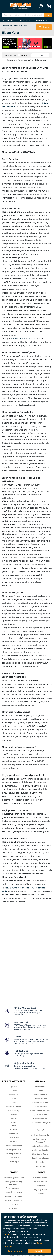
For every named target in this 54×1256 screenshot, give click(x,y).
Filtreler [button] (45, 27)
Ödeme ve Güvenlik (40, 1102)
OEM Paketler (8, 20)
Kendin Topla (25, 20)
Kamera (13, 1141)
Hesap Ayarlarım (40, 1177)
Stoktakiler (25, 55)
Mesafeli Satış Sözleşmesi (40, 1122)
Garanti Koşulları (40, 1106)
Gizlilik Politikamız (40, 1118)
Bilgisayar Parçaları (22, 25)
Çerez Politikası (40, 1114)
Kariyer (40, 1090)
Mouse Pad (13, 1133)
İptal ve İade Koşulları (40, 1150)
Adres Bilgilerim (40, 1181)
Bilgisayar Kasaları (13, 1106)
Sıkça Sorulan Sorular (40, 1154)
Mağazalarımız (42, 20)
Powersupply (13, 1110)
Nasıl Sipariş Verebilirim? (40, 1135)
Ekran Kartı (7, 28)
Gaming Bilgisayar (13, 1153)
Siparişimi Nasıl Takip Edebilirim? (40, 1140)
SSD (14, 1102)
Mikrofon (13, 1129)
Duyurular (40, 1162)
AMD (22, 338)
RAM (14, 1098)
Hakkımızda (40, 1086)
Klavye (14, 1118)
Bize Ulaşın (40, 1166)
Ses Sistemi (13, 1137)
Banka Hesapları (40, 1098)
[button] (4, 6)
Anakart (13, 1090)
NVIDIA (15, 338)
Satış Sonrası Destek (40, 1158)
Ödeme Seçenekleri (40, 1146)
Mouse (13, 1122)
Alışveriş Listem (40, 1189)
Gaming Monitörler (13, 1149)
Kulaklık (13, 1125)
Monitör (14, 1114)
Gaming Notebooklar (13, 1145)
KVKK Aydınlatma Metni (40, 1110)
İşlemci (14, 1086)
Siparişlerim (40, 1185)
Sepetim (40, 1193)
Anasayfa (7, 25)
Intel (30, 338)
